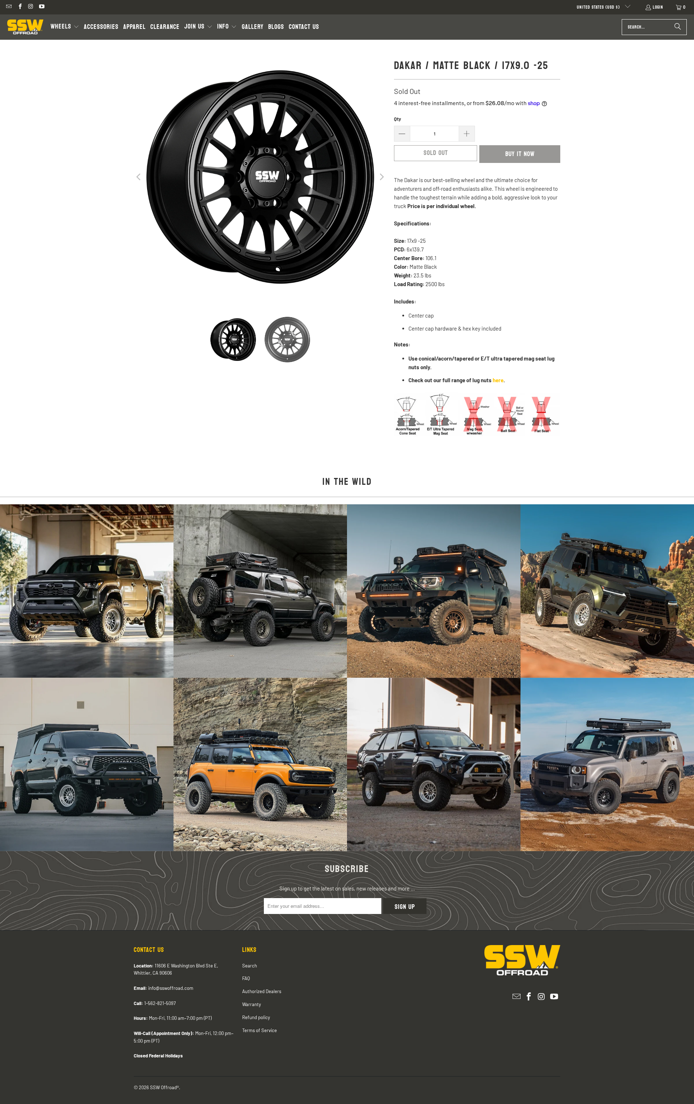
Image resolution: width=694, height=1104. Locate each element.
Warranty (251, 1004)
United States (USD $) (599, 7)
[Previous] (139, 177)
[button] (65, 27)
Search (249, 966)
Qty (397, 119)
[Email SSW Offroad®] (8, 7)
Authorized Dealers (261, 991)
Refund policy (256, 1017)
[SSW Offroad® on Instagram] (30, 7)
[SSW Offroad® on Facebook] (19, 7)
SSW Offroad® (164, 1087)
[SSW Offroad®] (25, 27)
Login (658, 7)
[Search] (678, 27)
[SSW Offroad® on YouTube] (41, 7)
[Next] (381, 177)
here (498, 380)
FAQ (246, 978)
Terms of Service (259, 1030)
